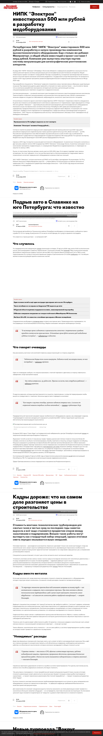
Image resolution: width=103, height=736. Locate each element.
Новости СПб (27, 475)
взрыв (39, 248)
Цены (50, 706)
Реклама (72, 7)
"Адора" (55, 566)
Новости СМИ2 (18, 193)
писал (47, 450)
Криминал (15, 477)
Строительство (43, 706)
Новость (19, 182)
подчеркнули (42, 336)
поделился (28, 383)
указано (64, 405)
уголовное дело (37, 321)
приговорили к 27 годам (51, 446)
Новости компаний (29, 182)
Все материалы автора (36, 41)
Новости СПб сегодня (38, 475)
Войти (95, 7)
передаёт (66, 250)
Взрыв (60, 475)
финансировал (26, 450)
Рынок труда (57, 706)
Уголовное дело (24, 477)
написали (38, 362)
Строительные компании (30, 706)
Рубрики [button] (36, 7)
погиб (70, 456)
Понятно (97, 732)
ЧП (56, 475)
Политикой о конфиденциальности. (44, 733)
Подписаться (52, 1)
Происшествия (50, 475)
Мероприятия (62, 7)
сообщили (74, 254)
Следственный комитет (70, 475)
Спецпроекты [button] (49, 7)
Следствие (81, 475)
